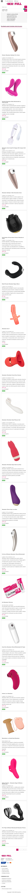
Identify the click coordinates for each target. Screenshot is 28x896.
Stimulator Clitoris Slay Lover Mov (9, 509)
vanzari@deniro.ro (9, 859)
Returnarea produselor (6, 881)
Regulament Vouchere (6, 878)
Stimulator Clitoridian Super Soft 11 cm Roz (11, 464)
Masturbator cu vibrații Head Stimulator (10, 738)
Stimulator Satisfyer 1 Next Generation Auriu (12, 192)
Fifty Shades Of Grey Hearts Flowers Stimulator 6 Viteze (13, 238)
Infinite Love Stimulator (7, 693)
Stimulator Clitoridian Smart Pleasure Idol (11, 419)
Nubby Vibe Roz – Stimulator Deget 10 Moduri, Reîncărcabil (12, 783)
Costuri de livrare (5, 871)
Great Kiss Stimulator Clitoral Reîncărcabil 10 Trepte (13, 647)
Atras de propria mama (7, 888)
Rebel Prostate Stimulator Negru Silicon (11, 283)
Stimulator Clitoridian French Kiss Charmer (11, 375)
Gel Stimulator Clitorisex (7, 602)
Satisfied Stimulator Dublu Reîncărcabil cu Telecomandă (11, 102)
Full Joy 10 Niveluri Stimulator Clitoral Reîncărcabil (13, 554)
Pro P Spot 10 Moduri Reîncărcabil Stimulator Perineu (14, 827)
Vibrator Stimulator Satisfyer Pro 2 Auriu (11, 55)
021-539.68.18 (10, 1)
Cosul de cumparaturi (6, 880)
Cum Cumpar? (5, 868)
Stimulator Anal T (6, 328)
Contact (3, 883)
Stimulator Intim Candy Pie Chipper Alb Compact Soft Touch (14, 148)
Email (17, 1)
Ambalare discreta (6, 873)
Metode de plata (5, 869)
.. (21, 849)
